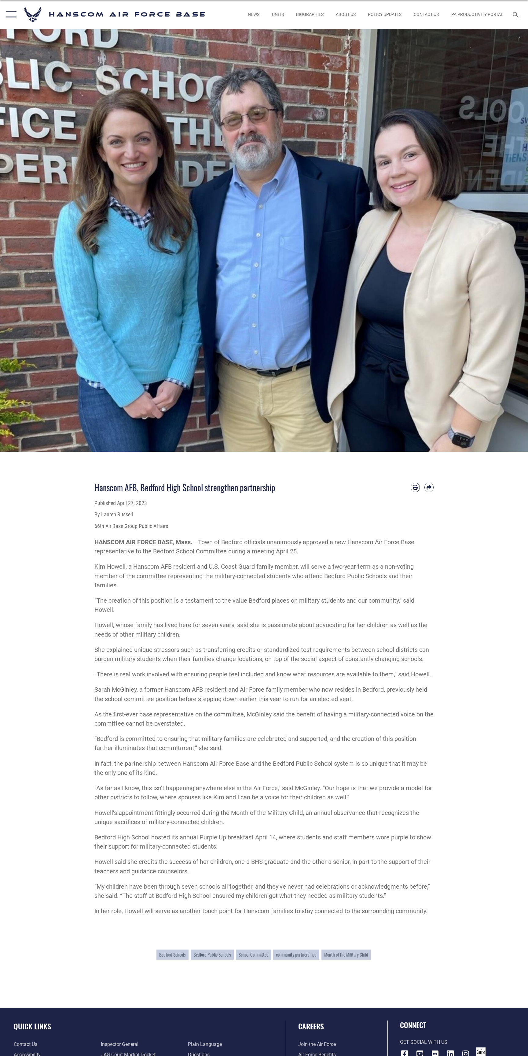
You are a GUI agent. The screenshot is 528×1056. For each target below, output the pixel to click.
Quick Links (32, 1026)
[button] (10, 14)
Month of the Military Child (346, 954)
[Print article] (415, 487)
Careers (311, 1026)
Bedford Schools (172, 954)
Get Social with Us (423, 1042)
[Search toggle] (516, 14)
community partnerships (296, 954)
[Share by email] (429, 487)
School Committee (253, 954)
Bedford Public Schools (212, 954)
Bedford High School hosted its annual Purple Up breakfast (174, 837)
